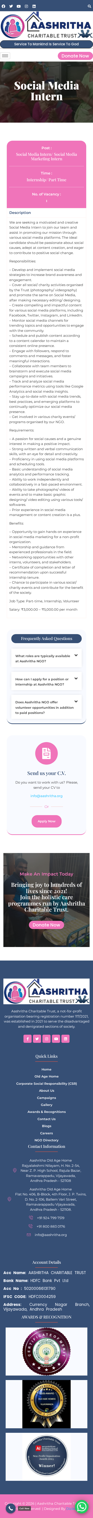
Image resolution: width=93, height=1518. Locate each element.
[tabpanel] (46, 418)
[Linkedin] (34, 6)
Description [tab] (20, 213)
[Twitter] (37, 1039)
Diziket (72, 1509)
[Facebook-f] (27, 1039)
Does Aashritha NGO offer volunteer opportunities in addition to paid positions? (44, 707)
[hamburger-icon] (5, 56)
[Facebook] (3, 6)
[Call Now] (11, 1508)
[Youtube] (19, 6)
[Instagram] (26, 6)
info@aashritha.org (46, 796)
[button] (89, 6)
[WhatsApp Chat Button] (81, 1506)
